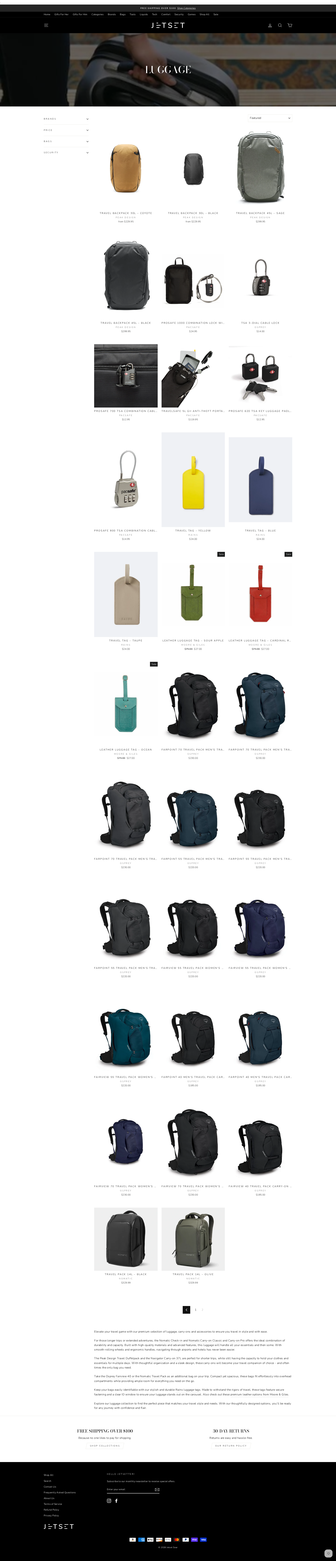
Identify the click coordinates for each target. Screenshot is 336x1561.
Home (47, 14)
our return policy (231, 1445)
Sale (216, 14)
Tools (133, 14)
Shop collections (105, 1445)
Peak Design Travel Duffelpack (120, 1358)
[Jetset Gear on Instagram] (109, 1501)
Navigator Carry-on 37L (166, 1358)
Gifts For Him (80, 14)
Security (179, 14)
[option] (168, 8)
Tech (154, 14)
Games (192, 14)
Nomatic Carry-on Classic (205, 1340)
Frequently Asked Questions (60, 1492)
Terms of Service (53, 1504)
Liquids (144, 14)
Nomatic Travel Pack (153, 1376)
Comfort (165, 14)
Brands (112, 14)
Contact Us (50, 1486)
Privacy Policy (51, 1515)
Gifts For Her (61, 14)
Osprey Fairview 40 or (120, 1376)
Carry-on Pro (236, 1340)
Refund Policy (51, 1509)
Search (47, 1481)
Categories (98, 14)
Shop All (204, 14)
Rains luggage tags (188, 1390)
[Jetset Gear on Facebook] (116, 1501)
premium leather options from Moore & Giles (259, 1394)
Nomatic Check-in (170, 1340)
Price (48, 130)
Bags (123, 14)
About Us (49, 1498)
